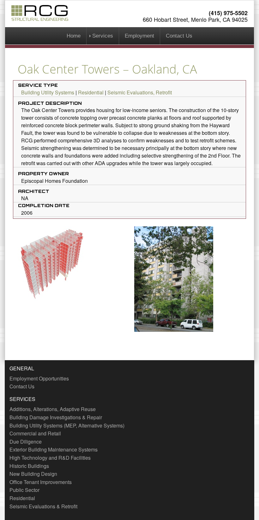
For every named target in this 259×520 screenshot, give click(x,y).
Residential (91, 92)
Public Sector (24, 489)
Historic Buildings (29, 465)
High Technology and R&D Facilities (50, 457)
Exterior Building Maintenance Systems (53, 449)
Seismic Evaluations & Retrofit (43, 506)
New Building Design (33, 473)
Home (74, 36)
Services (102, 36)
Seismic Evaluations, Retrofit (139, 92)
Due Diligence (25, 441)
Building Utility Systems (47, 92)
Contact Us (179, 36)
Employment (139, 36)
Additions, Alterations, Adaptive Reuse (52, 409)
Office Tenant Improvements (40, 482)
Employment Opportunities (39, 378)
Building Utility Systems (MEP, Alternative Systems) (66, 425)
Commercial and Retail (35, 433)
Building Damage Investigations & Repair (55, 417)
